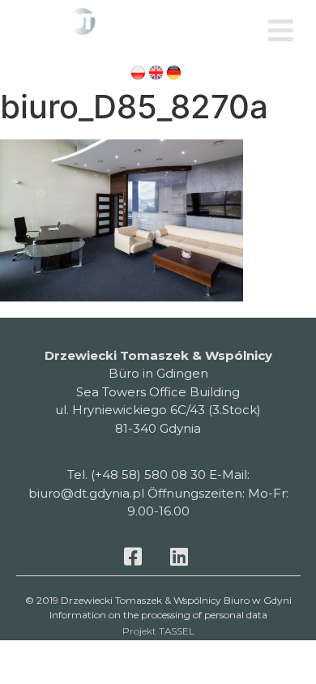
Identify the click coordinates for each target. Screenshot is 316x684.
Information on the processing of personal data (158, 615)
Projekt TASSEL (158, 631)
